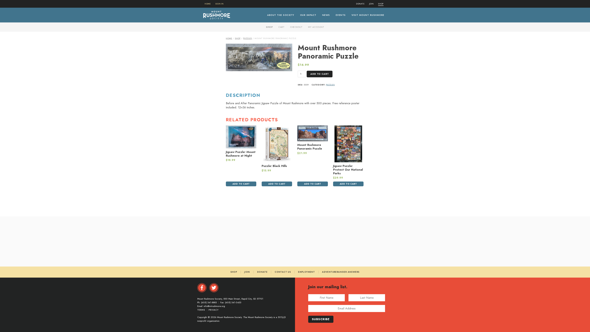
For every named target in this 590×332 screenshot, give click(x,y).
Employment (306, 272)
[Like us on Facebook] (201, 287)
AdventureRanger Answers (340, 272)
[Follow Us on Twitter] (213, 287)
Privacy (214, 309)
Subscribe (321, 319)
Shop (269, 27)
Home (229, 38)
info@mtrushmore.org (214, 306)
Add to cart (319, 73)
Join (247, 272)
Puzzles (247, 38)
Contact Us (283, 272)
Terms (201, 309)
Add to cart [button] (241, 183)
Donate (262, 272)
